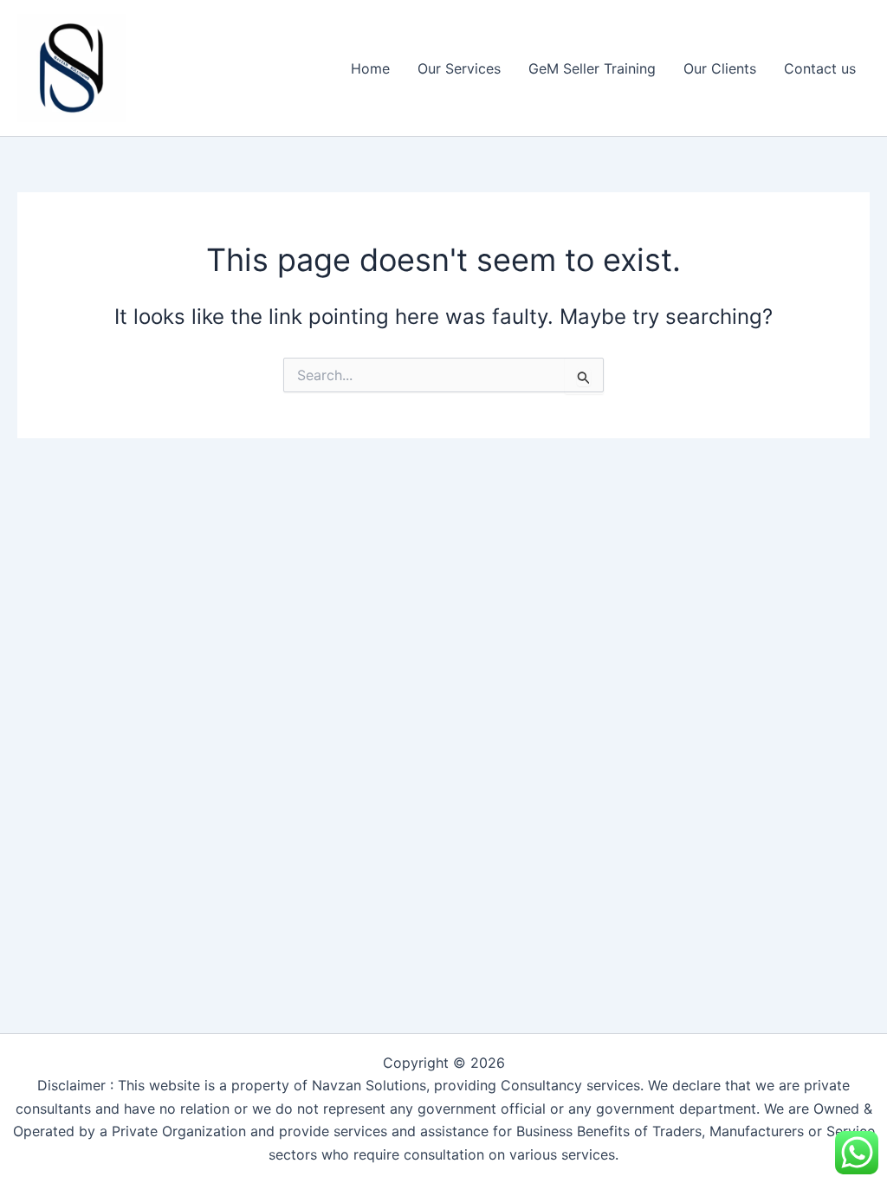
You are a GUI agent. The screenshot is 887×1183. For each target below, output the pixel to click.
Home (370, 68)
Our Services (459, 68)
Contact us (820, 68)
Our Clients (719, 68)
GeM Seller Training (592, 68)
